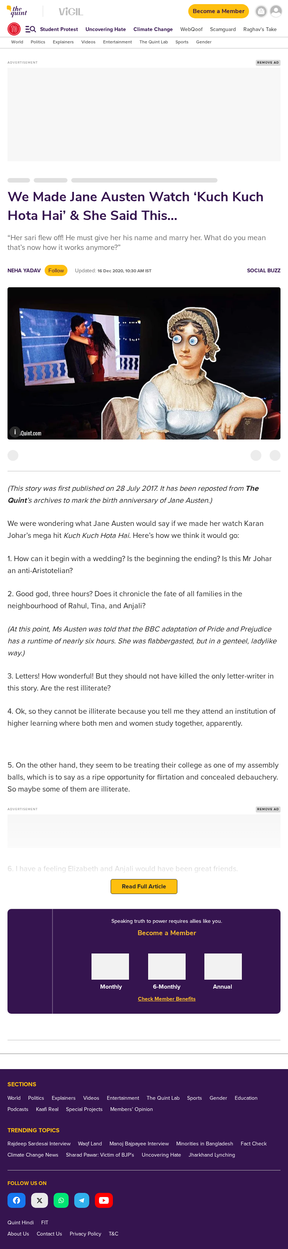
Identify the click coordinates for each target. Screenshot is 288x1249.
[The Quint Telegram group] (81, 1201)
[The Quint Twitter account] (39, 1201)
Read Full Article (144, 886)
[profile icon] (275, 11)
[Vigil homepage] (71, 15)
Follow (56, 270)
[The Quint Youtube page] (104, 1201)
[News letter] (261, 11)
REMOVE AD (268, 63)
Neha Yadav (24, 270)
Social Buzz (263, 270)
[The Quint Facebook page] (17, 1201)
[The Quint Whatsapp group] (61, 1201)
